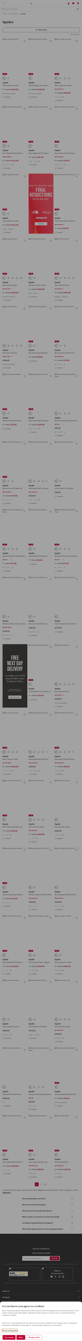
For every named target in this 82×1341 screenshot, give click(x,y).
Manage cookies (34, 1337)
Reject (21, 1337)
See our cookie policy (9, 1330)
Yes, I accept (9, 1337)
